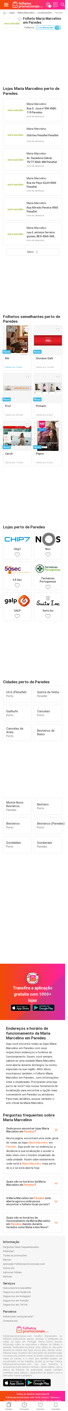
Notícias (7, 1276)
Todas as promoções (15, 1255)
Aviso (45, 1397)
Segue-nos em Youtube (16, 1300)
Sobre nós (9, 1268)
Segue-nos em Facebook (17, 1292)
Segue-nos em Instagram (17, 1296)
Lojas (12, 12)
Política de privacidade (28, 1401)
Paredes (29, 1131)
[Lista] (55, 5)
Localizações (45, 12)
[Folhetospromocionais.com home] (27, 4)
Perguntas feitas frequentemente (21, 1247)
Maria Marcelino (26, 12)
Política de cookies (51, 1401)
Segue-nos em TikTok (15, 1304)
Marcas (7, 1259)
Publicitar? (8, 1251)
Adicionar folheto (12, 1272)
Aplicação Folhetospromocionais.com (24, 1264)
